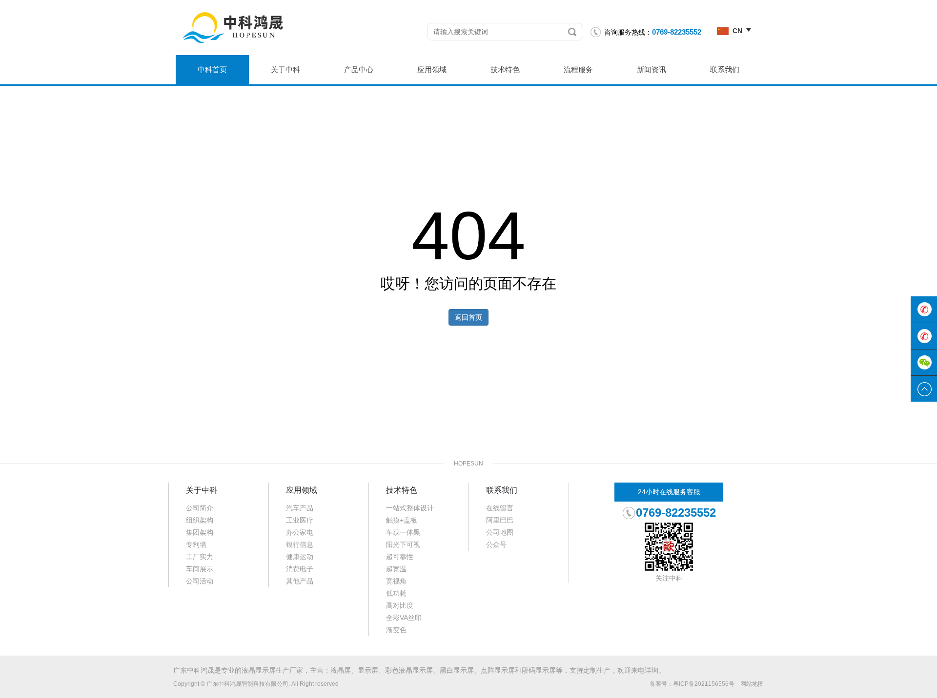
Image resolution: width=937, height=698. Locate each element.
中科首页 (212, 69)
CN (737, 31)
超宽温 (396, 569)
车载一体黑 (403, 532)
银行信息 (299, 544)
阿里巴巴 (499, 520)
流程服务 (578, 69)
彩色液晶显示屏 (409, 670)
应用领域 (432, 69)
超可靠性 (399, 557)
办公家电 (299, 532)
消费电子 (299, 569)
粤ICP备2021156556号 (703, 683)
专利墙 (196, 544)
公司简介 (199, 508)
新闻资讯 (651, 69)
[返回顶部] (924, 389)
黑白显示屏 (457, 670)
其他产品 (299, 581)
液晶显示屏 (259, 670)
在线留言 (499, 508)
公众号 (496, 544)
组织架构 (199, 520)
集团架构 (199, 532)
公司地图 (499, 532)
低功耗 (396, 593)
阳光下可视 (403, 544)
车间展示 (199, 569)
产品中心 (358, 69)
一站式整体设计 (410, 508)
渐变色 (396, 630)
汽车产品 (299, 508)
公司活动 (199, 581)
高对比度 (399, 605)
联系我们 (724, 69)
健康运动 (299, 557)
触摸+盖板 (401, 520)
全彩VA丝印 (404, 617)
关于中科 (285, 69)
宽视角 (396, 581)
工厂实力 (199, 557)
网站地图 (752, 683)
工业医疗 (299, 520)
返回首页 (468, 317)
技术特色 (505, 69)
